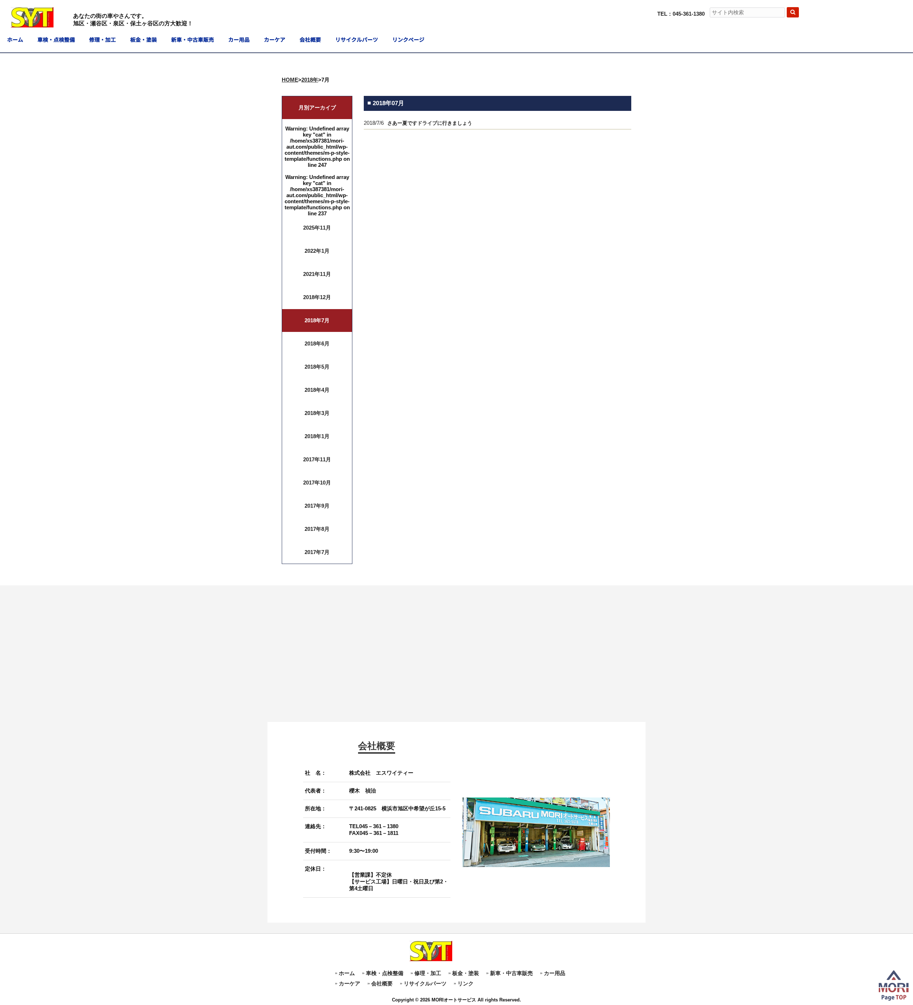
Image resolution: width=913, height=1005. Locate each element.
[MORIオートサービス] (32, 24)
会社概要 (382, 983)
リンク (466, 983)
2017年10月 (317, 483)
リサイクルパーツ (425, 983)
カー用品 (554, 973)
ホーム (347, 973)
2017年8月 (317, 529)
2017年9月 (317, 506)
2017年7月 (317, 552)
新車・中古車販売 (511, 973)
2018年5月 (317, 367)
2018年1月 (317, 436)
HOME (290, 80)
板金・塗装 (465, 973)
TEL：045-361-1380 (681, 14)
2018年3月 (317, 413)
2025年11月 (317, 228)
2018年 (309, 80)
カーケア (349, 983)
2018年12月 (317, 297)
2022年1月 (317, 251)
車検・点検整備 (384, 973)
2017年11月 (317, 459)
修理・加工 (427, 973)
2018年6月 (317, 343)
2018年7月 (317, 320)
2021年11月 (317, 274)
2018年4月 (317, 390)
